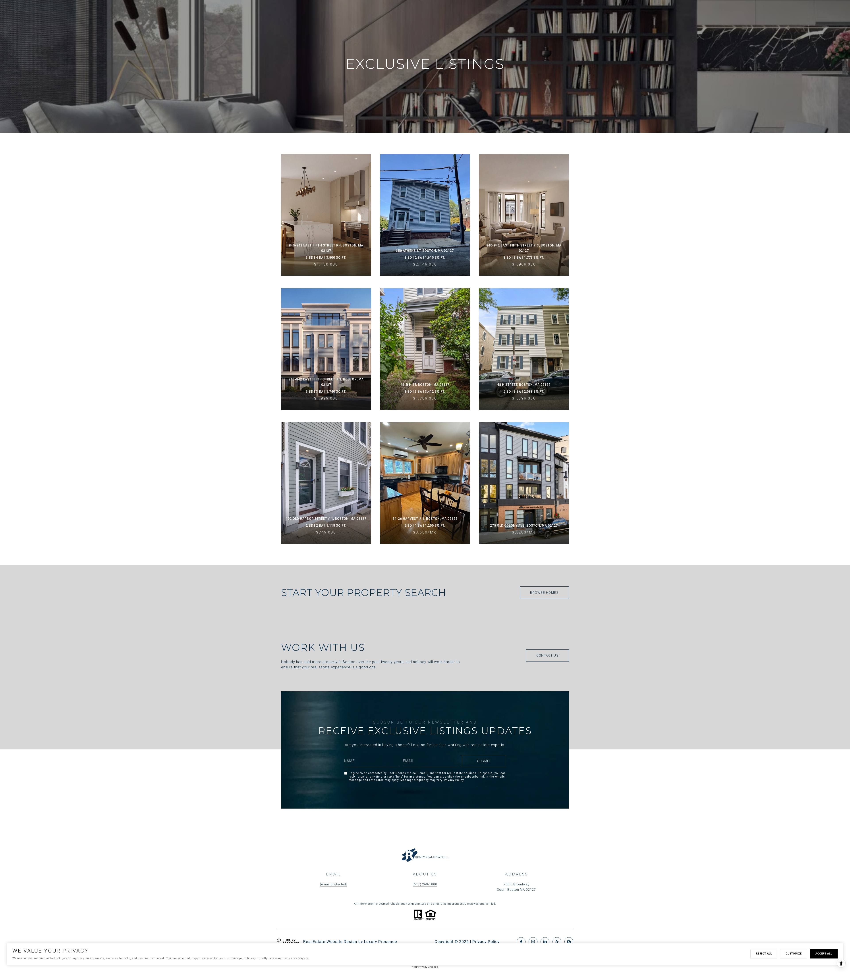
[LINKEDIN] (545, 941)
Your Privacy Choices (425, 966)
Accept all (823, 953)
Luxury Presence (380, 941)
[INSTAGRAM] (533, 941)
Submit (484, 761)
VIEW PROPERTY (326, 215)
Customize (794, 953)
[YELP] (556, 941)
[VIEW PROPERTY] (326, 207)
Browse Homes (544, 592)
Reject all (764, 953)
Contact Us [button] (547, 655)
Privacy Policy (454, 780)
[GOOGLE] (568, 941)
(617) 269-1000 (425, 884)
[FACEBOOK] (521, 941)
